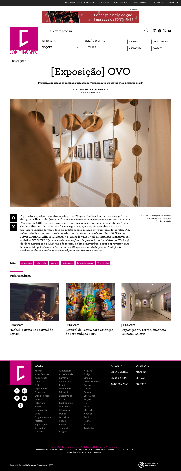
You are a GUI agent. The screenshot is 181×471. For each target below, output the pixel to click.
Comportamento (92, 381)
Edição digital (95, 40)
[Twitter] (164, 31)
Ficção (87, 399)
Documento (65, 389)
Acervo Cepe (159, 3)
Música (62, 414)
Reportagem (41, 424)
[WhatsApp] (20, 405)
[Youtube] (169, 31)
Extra (62, 399)
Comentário (65, 381)
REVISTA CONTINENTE (121, 3)
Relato (87, 421)
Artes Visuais (66, 374)
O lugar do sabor (42, 417)
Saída (87, 424)
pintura (54, 263)
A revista (49, 40)
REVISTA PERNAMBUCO (141, 3)
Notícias (88, 414)
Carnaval (63, 378)
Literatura (64, 410)
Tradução (89, 428)
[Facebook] (159, 31)
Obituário (64, 417)
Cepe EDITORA (104, 3)
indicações (67, 263)
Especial (38, 399)
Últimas (90, 47)
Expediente (142, 366)
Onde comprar (160, 42)
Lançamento (41, 410)
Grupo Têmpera (85, 263)
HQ (85, 403)
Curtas (87, 385)
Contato (157, 48)
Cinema (88, 378)
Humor (38, 406)
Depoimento (40, 389)
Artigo (87, 374)
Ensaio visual (65, 396)
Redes (62, 421)
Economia (39, 392)
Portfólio (39, 421)
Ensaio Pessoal (42, 396)
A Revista (116, 366)
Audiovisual (40, 378)
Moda (37, 414)
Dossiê (87, 389)
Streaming (39, 428)
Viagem (63, 432)
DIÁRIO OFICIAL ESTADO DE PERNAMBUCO (79, 3)
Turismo (38, 432)
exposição (26, 263)
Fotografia (41, 263)
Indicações (19, 61)
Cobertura (39, 381)
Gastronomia (66, 403)
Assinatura (135, 48)
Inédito (87, 406)
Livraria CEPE (173, 3)
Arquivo (133, 42)
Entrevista (89, 396)
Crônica (63, 385)
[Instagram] (154, 31)
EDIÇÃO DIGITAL (119, 372)
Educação (64, 392)
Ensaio (87, 392)
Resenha (63, 424)
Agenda (38, 371)
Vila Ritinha (103, 263)
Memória (88, 410)
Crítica (37, 385)
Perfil (86, 417)
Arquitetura (65, 371)
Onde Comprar (119, 384)
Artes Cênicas (41, 374)
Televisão (64, 428)
